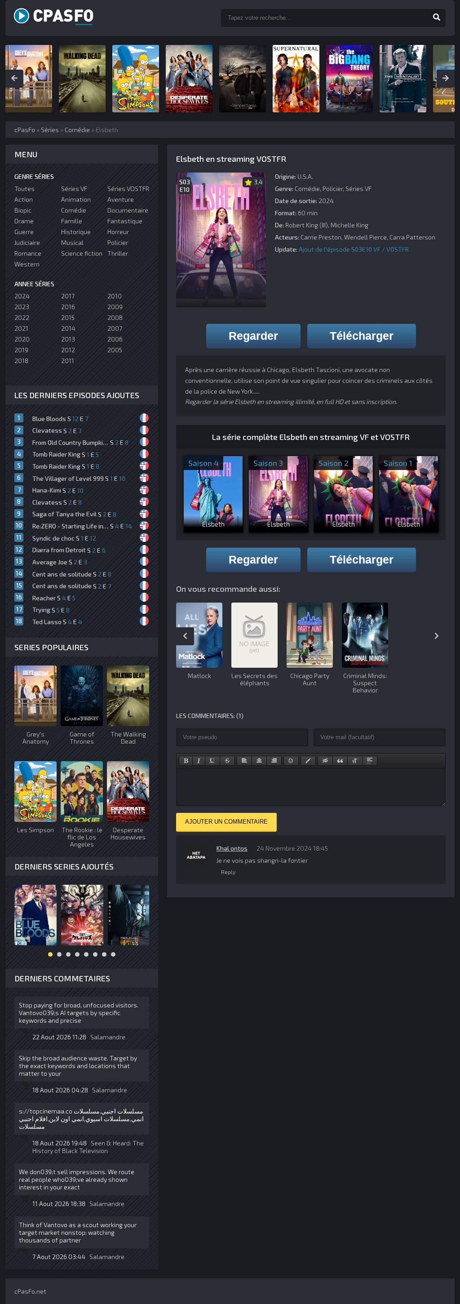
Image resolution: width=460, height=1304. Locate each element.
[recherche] (437, 18)
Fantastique (124, 221)
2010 (114, 296)
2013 (68, 339)
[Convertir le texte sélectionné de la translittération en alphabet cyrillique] (355, 761)
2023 (21, 306)
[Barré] (227, 761)
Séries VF (358, 188)
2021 (21, 328)
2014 (68, 328)
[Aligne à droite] (274, 761)
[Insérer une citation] (340, 761)
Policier (333, 188)
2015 (68, 317)
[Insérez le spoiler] (369, 761)
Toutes (24, 188)
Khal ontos (232, 848)
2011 (67, 360)
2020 (22, 339)
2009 (115, 306)
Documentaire (127, 210)
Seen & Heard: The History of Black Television (88, 1146)
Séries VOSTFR (128, 188)
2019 (21, 350)
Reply (228, 872)
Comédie (307, 188)
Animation (76, 199)
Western (27, 264)
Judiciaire (27, 242)
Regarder (253, 335)
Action (23, 199)
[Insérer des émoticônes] (291, 761)
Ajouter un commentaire (226, 821)
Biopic (22, 210)
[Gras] (186, 761)
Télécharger (362, 335)
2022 (21, 317)
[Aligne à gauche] (244, 761)
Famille (71, 221)
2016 (68, 306)
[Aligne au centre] (259, 761)
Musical (72, 242)
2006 (115, 339)
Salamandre (107, 1037)
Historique (76, 231)
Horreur (118, 231)
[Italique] (198, 761)
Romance (27, 253)
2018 (21, 360)
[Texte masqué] (325, 761)
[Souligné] (212, 761)
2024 (22, 296)
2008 (115, 317)
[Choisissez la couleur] (308, 761)
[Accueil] (63, 17)
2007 (114, 328)
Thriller (117, 253)
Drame (24, 221)
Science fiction (81, 253)
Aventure (120, 199)
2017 (68, 296)
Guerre (24, 231)
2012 (68, 350)
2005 (114, 350)
